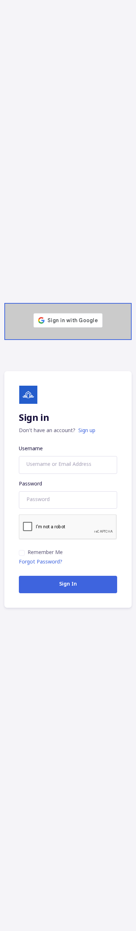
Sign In (68, 584)
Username (31, 449)
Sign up (86, 430)
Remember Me (45, 552)
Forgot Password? (40, 562)
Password (30, 484)
